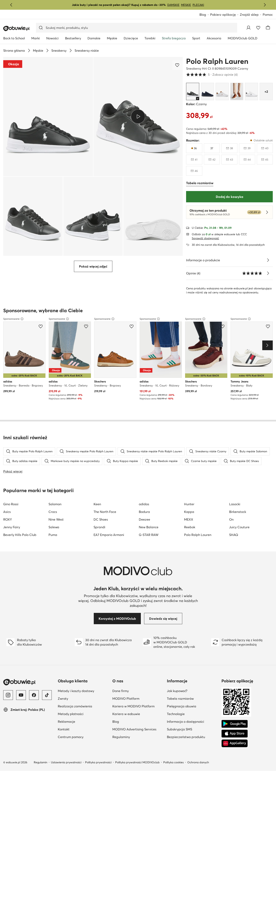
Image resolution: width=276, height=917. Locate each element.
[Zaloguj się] (248, 28)
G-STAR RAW (148, 535)
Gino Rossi (10, 504)
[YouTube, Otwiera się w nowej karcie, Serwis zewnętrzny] (21, 695)
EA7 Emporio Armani (109, 535)
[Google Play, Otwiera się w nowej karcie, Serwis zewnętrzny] (234, 724)
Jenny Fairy (11, 527)
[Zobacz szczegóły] (268, 260)
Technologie (192, 714)
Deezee (144, 519)
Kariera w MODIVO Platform (138, 706)
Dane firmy (138, 691)
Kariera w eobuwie (138, 714)
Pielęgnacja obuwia (192, 706)
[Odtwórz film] (138, 116)
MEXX (188, 519)
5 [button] (212, 74)
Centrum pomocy (83, 737)
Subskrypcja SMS (192, 729)
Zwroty (82, 698)
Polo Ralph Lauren (217, 61)
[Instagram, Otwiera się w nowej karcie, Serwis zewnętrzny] (8, 695)
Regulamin (40, 762)
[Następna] (265, 5)
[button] (48, 116)
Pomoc (268, 15)
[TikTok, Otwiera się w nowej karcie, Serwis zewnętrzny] (47, 695)
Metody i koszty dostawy (83, 691)
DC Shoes (101, 519)
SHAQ (233, 535)
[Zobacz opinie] (268, 273)
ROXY (7, 519)
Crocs (52, 512)
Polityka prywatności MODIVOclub (137, 762)
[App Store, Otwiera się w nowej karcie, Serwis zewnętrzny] (234, 734)
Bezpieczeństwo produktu (192, 737)
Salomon (54, 504)
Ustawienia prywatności (66, 762)
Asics (7, 512)
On (231, 519)
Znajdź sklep (249, 15)
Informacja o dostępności (192, 721)
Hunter (189, 504)
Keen (97, 504)
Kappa (189, 512)
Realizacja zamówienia (83, 706)
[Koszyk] (268, 28)
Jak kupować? (192, 691)
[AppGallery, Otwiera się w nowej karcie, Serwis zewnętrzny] (234, 743)
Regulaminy (138, 737)
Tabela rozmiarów (192, 698)
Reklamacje (83, 721)
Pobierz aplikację (225, 15)
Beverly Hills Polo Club (19, 535)
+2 (266, 91)
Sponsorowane (11, 318)
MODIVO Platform (138, 698)
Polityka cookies (173, 762)
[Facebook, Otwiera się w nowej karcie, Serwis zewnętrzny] (34, 695)
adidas (144, 504)
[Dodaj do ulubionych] (177, 65)
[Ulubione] (258, 28)
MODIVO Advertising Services (138, 729)
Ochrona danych (198, 762)
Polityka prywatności (98, 762)
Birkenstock (237, 512)
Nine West (56, 519)
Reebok (189, 527)
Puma (52, 535)
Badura (144, 512)
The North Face (105, 512)
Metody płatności (83, 714)
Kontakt (83, 729)
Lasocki (234, 504)
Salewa (53, 527)
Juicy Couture (239, 527)
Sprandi (99, 527)
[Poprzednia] (11, 5)
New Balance (148, 527)
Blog (204, 15)
